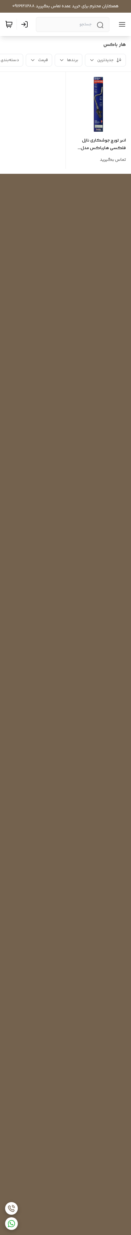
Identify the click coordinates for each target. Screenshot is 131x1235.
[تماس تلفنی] (11, 1208)
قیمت (43, 60)
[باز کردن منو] (121, 24)
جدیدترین (105, 60)
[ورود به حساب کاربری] (26, 24)
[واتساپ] (11, 1223)
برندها (72, 60)
